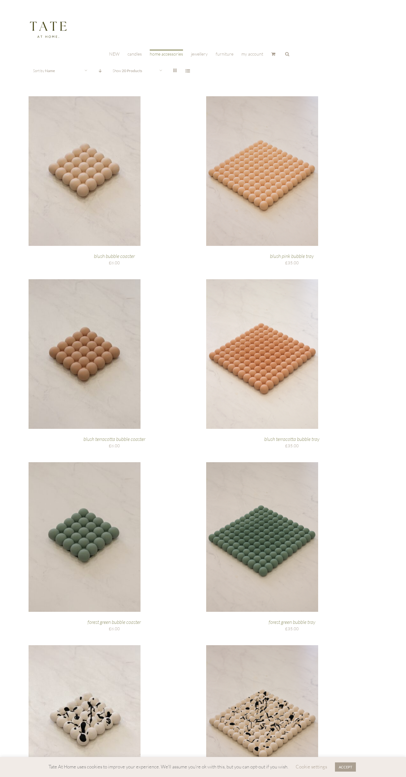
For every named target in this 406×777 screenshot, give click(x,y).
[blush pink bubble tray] (262, 99)
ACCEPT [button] (345, 767)
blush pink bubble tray (292, 256)
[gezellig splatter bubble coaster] (85, 648)
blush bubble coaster (114, 256)
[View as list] (187, 70)
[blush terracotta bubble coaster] (85, 282)
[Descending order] (100, 70)
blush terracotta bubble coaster (114, 439)
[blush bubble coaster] (85, 99)
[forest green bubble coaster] (85, 465)
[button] (287, 53)
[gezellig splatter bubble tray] (262, 648)
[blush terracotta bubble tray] (262, 282)
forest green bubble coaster (114, 622)
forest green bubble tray (292, 622)
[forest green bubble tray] (262, 465)
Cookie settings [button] (311, 767)
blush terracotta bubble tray (291, 439)
